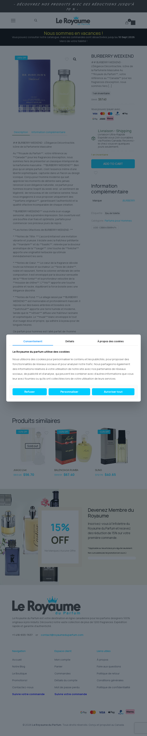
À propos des (111, 341)
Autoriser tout (113, 391)
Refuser (29, 391)
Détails (69, 341)
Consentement (32, 341)
